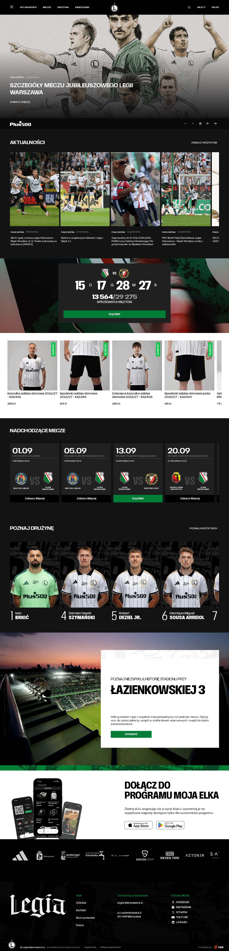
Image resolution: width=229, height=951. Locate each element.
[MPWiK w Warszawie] (28, 855)
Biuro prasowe (85, 917)
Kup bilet (114, 314)
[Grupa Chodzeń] (78, 855)
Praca (80, 925)
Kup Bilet (138, 498)
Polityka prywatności (110, 947)
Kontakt (81, 910)
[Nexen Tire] (128, 855)
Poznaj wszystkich (203, 528)
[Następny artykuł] (215, 123)
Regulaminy (90, 947)
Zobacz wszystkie (204, 142)
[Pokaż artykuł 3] (200, 123)
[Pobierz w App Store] (138, 825)
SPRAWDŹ (131, 734)
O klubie (81, 902)
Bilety (201, 7)
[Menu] (12, 7)
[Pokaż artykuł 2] (193, 123)
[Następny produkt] (221, 373)
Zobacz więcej (20, 101)
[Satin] (178, 855)
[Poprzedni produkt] (7, 373)
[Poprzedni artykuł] (208, 123)
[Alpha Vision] (202, 855)
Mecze (47, 7)
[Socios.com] (103, 855)
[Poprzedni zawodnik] (10, 578)
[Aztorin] (153, 855)
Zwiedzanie (82, 7)
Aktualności (28, 7)
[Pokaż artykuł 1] (185, 123)
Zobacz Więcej (34, 498)
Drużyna (63, 7)
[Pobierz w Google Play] (170, 825)
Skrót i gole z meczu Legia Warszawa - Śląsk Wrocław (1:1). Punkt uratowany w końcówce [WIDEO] (81, 85)
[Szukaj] (189, 7)
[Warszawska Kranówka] (53, 855)
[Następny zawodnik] (219, 578)
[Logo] (114, 7)
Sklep (215, 7)
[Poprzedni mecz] (10, 473)
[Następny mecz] (219, 473)
